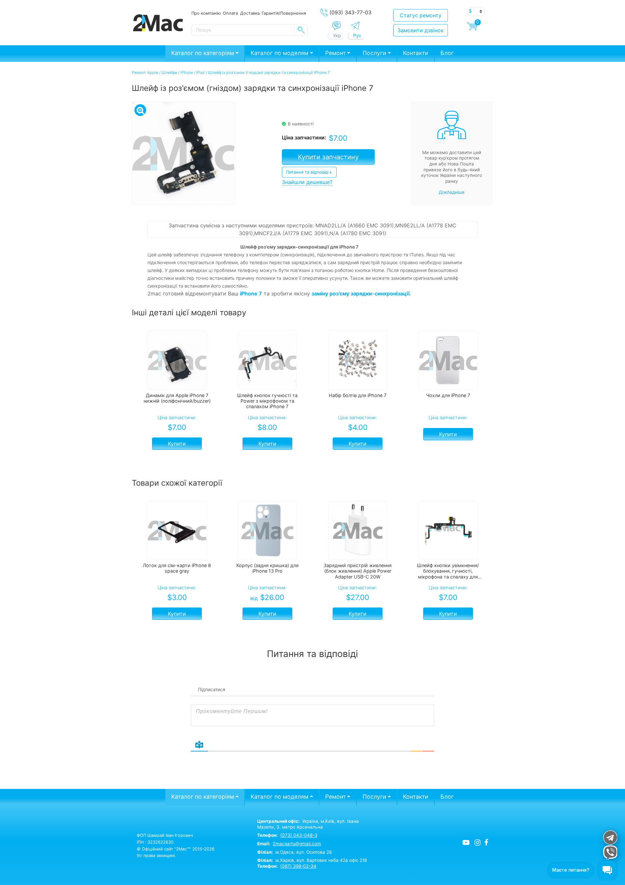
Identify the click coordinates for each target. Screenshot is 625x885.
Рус (357, 35)
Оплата (230, 13)
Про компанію (206, 13)
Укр (337, 35)
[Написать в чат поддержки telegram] (610, 837)
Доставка (250, 13)
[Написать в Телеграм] (355, 25)
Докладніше (452, 192)
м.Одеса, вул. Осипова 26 (294, 852)
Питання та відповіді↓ (309, 172)
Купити (177, 443)
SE (301, 30)
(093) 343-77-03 (350, 12)
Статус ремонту (420, 15)
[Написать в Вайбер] (336, 25)
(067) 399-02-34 (298, 866)
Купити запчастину (328, 157)
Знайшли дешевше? (307, 182)
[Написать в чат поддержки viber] (610, 852)
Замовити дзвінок (420, 30)
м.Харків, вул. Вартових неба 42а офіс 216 (312, 860)
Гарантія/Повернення (284, 13)
